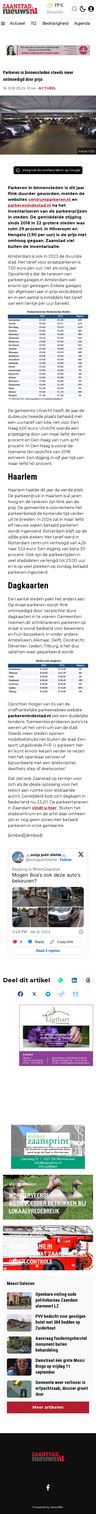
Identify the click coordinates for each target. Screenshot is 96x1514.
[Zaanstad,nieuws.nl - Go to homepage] (48, 1456)
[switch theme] (82, 8)
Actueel (17, 23)
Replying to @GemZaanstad (36, 869)
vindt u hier (44, 808)
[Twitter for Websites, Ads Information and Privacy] (81, 932)
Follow (66, 859)
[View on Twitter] (81, 857)
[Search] (74, 9)
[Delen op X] (34, 994)
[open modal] (91, 9)
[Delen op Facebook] (20, 994)
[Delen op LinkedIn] (74, 980)
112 (33, 23)
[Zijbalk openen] (3, 23)
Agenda (82, 23)
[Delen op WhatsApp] (60, 980)
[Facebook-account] (48, 1487)
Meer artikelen (48, 1407)
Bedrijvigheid (55, 23)
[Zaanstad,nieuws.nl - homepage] (20, 9)
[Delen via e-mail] (75, 994)
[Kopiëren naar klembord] (62, 994)
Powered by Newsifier (48, 1507)
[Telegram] (48, 994)
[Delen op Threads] (88, 980)
